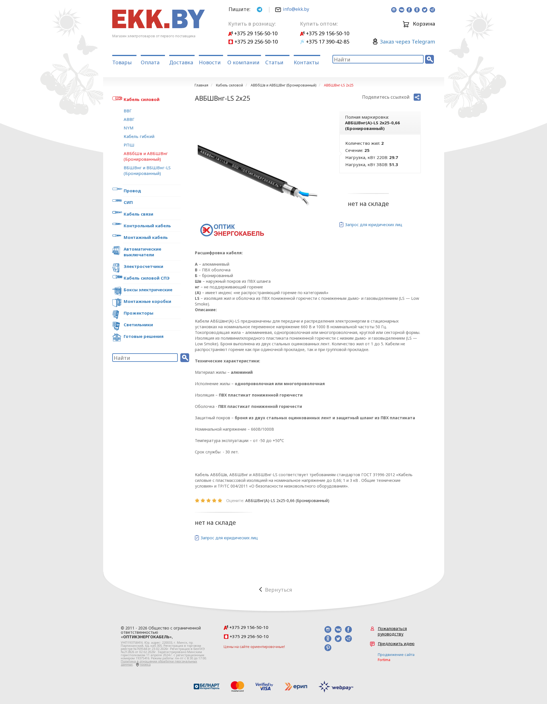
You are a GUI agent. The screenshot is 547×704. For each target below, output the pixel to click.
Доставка (181, 62)
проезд (145, 664)
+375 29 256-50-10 (255, 41)
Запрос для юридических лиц (373, 224)
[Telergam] (259, 9)
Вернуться (278, 589)
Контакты (306, 62)
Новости (210, 62)
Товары (122, 62)
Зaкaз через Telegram (407, 41)
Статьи (274, 62)
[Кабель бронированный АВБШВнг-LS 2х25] (260, 176)
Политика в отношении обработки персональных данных (159, 662)
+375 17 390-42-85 (327, 41)
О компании (243, 62)
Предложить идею (396, 643)
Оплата (150, 62)
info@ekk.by (296, 9)
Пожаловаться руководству (392, 631)
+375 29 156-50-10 (255, 33)
